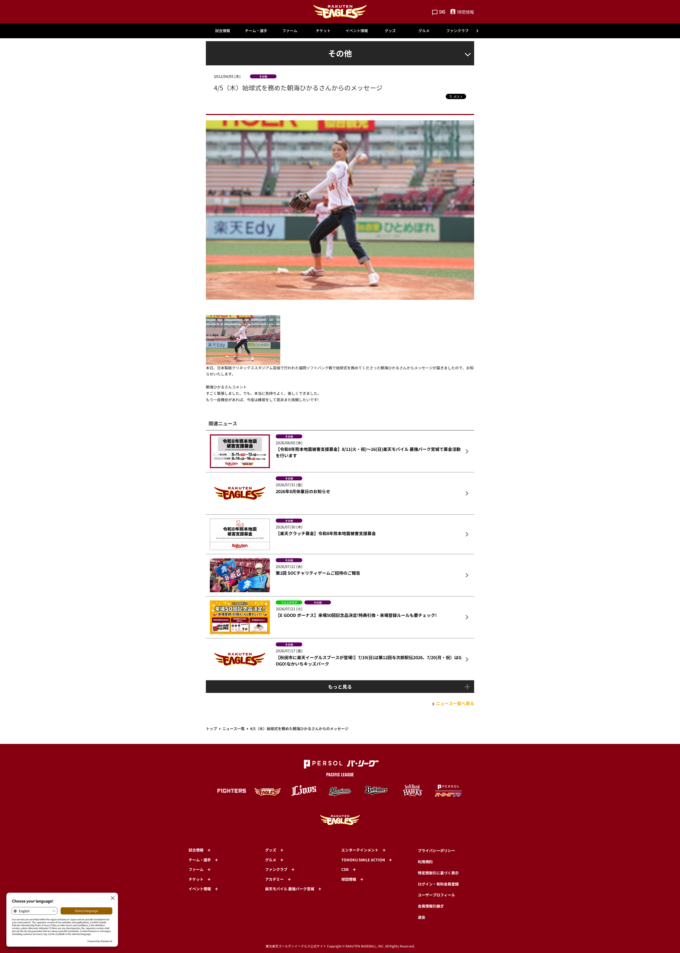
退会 (421, 917)
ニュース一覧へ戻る (455, 703)
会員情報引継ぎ (431, 906)
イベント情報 (357, 30)
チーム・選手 (256, 30)
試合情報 (222, 30)
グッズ (390, 30)
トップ (211, 728)
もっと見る (340, 686)
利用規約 (425, 861)
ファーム (289, 30)
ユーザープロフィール (436, 894)
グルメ (424, 30)
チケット (323, 30)
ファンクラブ (457, 30)
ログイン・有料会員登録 (438, 884)
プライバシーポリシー (436, 850)
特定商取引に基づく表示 (438, 872)
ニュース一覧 (233, 728)
